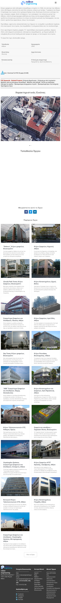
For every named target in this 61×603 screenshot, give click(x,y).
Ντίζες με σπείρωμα (47, 82)
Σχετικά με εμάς (39, 588)
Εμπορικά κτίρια (51, 596)
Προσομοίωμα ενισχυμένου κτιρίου (25, 84)
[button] (3, 120)
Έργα (35, 575)
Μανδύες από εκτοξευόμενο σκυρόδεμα (13, 82)
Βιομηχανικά (50, 597)
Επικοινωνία (37, 590)
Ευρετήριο (37, 584)
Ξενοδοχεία (50, 586)
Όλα (48, 575)
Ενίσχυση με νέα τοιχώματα (46, 80)
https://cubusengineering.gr (24, 575)
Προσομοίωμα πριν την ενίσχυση (48, 84)
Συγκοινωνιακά (51, 577)
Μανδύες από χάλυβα (33, 82)
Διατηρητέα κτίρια (52, 582)
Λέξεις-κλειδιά (38, 586)
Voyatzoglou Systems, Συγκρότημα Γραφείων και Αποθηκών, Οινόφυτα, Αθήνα (14, 465)
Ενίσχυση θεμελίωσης (30, 80)
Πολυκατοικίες (51, 594)
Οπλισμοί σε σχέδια (7, 84)
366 (29, 581)
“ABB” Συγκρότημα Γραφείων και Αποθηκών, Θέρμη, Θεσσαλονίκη (14, 391)
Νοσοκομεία (50, 584)
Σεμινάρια (37, 582)
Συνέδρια (37, 580)
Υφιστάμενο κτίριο (7, 86)
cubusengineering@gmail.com (24, 579)
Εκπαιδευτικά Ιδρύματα (53, 588)
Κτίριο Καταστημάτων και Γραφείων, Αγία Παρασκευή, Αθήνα (44, 391)
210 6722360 (23, 581)
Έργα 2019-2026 (51, 573)
